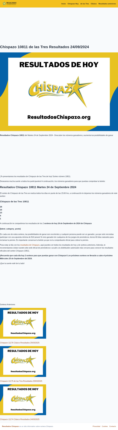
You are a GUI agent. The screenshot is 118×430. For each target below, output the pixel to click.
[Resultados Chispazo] (12, 4)
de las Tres (84, 4)
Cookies (105, 426)
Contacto (112, 426)
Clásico (94, 4)
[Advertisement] (59, 25)
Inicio (63, 4)
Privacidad (96, 426)
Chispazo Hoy (73, 4)
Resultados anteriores (107, 4)
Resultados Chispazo (10, 426)
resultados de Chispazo (30, 245)
